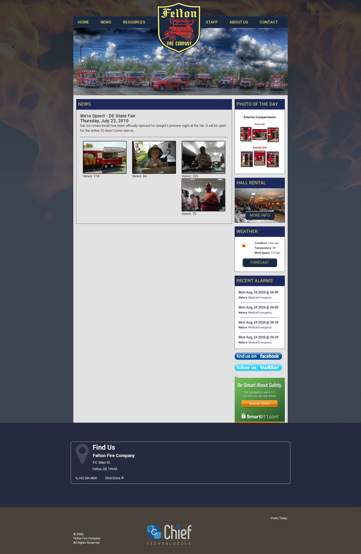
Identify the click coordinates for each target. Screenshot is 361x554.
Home (83, 22)
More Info (260, 215)
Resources (134, 22)
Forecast (259, 262)
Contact (269, 22)
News (106, 22)
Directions (113, 478)
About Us (238, 22)
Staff (212, 22)
